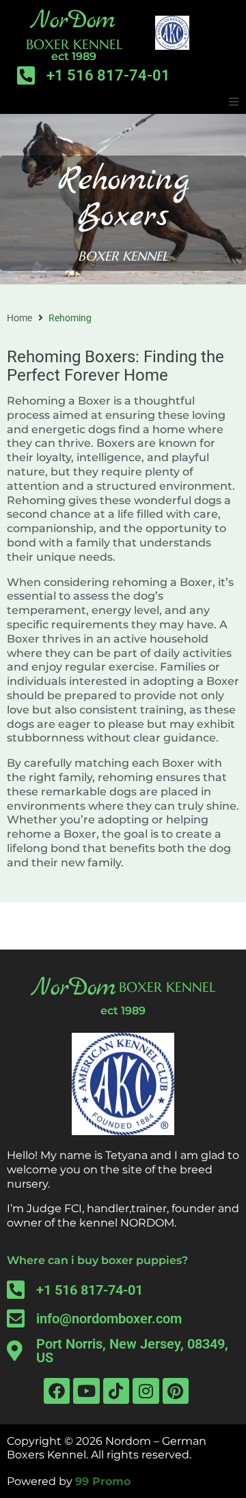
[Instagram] (146, 1391)
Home (19, 317)
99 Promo (103, 1481)
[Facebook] (57, 1391)
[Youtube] (86, 1391)
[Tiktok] (116, 1391)
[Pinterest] (176, 1391)
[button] (233, 101)
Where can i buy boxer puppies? (97, 1260)
